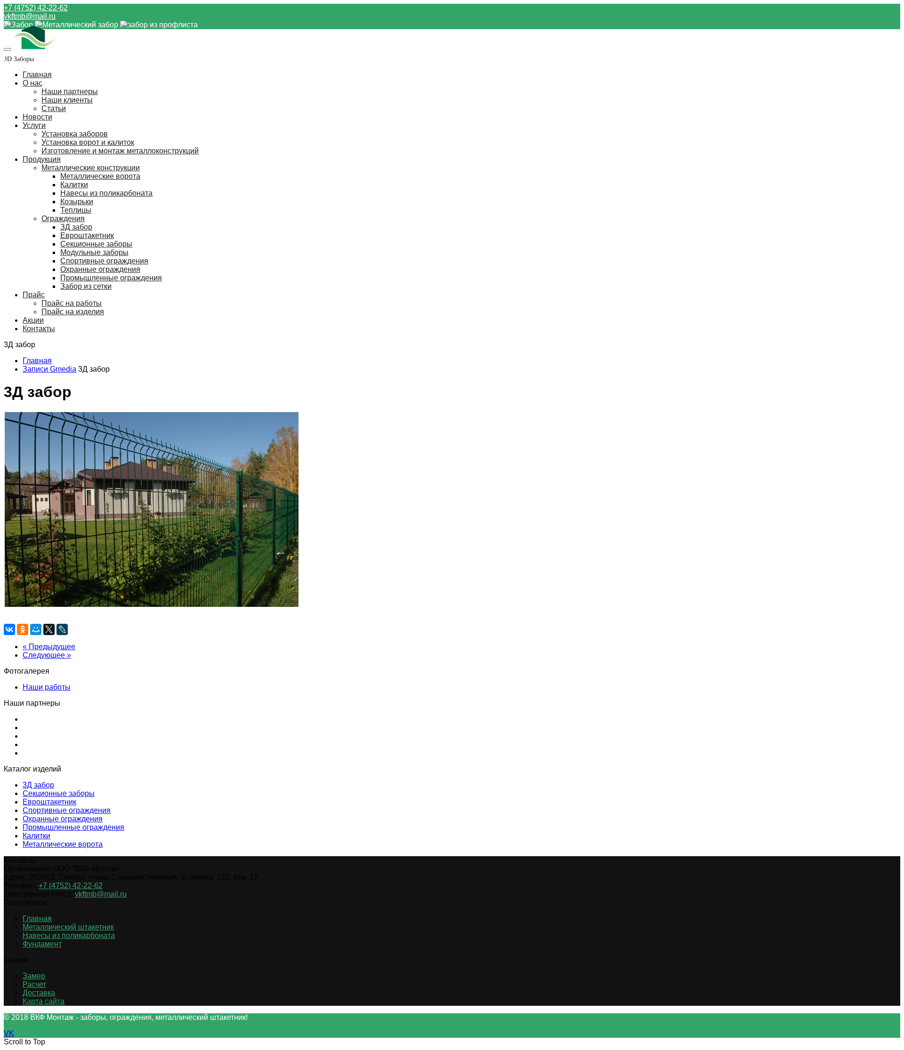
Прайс (34, 295)
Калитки (74, 185)
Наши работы (47, 687)
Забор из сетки (86, 286)
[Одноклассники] (22, 629)
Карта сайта (44, 1001)
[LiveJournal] (62, 629)
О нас (32, 83)
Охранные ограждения (100, 269)
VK (9, 1033)
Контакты (39, 329)
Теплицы (75, 210)
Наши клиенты (67, 100)
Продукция (42, 159)
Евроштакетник (87, 235)
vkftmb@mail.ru (30, 16)
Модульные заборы (94, 252)
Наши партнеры (69, 91)
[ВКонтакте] (9, 629)
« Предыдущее (49, 647)
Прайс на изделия (72, 312)
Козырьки (76, 202)
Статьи (53, 108)
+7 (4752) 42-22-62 (36, 8)
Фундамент (42, 944)
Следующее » (47, 655)
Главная (37, 75)
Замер (34, 976)
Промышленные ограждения (111, 278)
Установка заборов (74, 134)
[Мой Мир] (35, 629)
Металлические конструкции (90, 168)
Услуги (34, 125)
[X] (49, 629)
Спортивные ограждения (104, 261)
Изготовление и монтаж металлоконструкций (120, 151)
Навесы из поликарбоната (106, 193)
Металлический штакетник (68, 927)
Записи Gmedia (49, 369)
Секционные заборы (96, 244)
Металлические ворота (100, 176)
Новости (37, 117)
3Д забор (38, 785)
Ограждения (63, 219)
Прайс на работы (71, 303)
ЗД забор (76, 227)
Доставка (39, 993)
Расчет (34, 984)
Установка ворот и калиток (87, 142)
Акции (33, 320)
